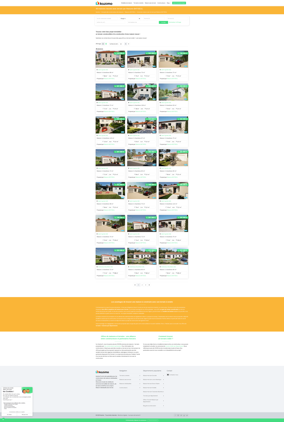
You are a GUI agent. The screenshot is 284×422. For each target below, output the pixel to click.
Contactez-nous (173, 375)
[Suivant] (149, 285)
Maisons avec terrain (125, 379)
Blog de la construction (149, 406)
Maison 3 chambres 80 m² (136, 171)
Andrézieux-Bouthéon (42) (105, 267)
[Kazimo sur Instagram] (178, 415)
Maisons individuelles (125, 383)
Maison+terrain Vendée (149, 387)
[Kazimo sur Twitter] (187, 415)
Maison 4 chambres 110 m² (168, 204)
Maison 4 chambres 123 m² (105, 138)
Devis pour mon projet (179, 3)
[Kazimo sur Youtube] (184, 415)
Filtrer (163, 22)
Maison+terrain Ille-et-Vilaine (151, 383)
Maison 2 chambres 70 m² (168, 72)
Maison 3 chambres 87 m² (136, 138)
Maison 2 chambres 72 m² (105, 105)
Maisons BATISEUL (109, 78)
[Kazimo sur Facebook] (175, 415)
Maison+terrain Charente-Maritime (153, 391)
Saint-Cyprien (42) (103, 70)
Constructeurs (161, 3)
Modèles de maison (126, 3)
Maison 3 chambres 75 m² (136, 72)
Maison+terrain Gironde (150, 375)
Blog (168, 3)
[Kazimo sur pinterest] (181, 415)
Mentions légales (122, 415)
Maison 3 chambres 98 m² (105, 204)
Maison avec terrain (150, 3)
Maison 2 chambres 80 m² (168, 171)
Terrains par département (150, 396)
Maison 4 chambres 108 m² (137, 105)
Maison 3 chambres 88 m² (105, 72)
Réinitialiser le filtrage (175, 22)
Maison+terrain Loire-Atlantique (152, 379)
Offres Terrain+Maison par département (150, 400)
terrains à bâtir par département (174, 346)
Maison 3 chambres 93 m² (168, 105)
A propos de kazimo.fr (134, 415)
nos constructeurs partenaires (112, 346)
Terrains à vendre (138, 3)
